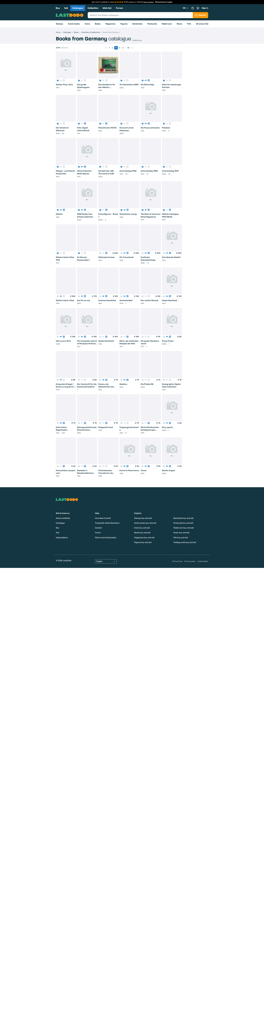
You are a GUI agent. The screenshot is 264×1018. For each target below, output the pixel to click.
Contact (98, 528)
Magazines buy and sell (144, 537)
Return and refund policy (105, 537)
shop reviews (148, 2)
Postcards (152, 24)
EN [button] (184, 8)
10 (128, 48)
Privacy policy (190, 561)
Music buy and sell (181, 532)
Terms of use (177, 561)
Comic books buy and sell (145, 523)
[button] (197, 8)
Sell (66, 8)
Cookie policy (203, 561)
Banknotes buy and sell (183, 518)
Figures (124, 24)
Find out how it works (163, 2)
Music (179, 24)
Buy (58, 8)
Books (98, 24)
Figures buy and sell (142, 542)
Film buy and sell (180, 537)
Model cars (167, 24)
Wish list (107, 8)
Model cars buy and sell (183, 528)
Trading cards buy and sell (184, 542)
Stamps (59, 24)
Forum (119, 8)
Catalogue (77, 8)
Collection (93, 8)
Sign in (205, 8)
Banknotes (137, 24)
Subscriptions (62, 537)
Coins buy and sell (142, 528)
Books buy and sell (142, 532)
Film (189, 24)
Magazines (110, 24)
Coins (87, 24)
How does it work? (103, 518)
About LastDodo (63, 518)
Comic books (74, 24)
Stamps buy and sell (143, 518)
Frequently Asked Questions (107, 523)
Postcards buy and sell (183, 523)
